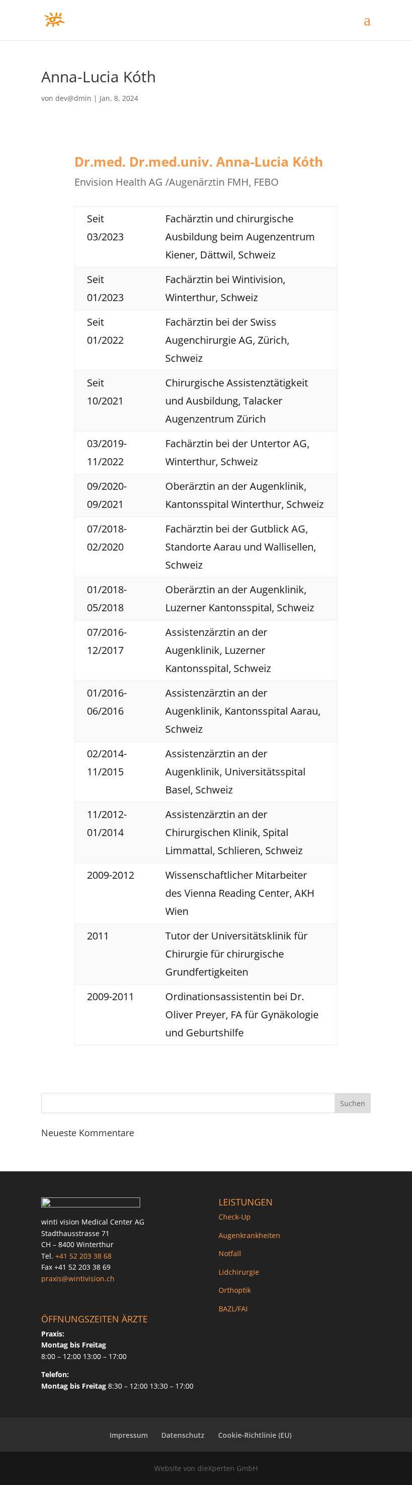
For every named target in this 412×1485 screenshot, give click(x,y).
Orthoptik (235, 1290)
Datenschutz (182, 1435)
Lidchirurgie (239, 1272)
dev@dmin (73, 98)
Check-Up (235, 1217)
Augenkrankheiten (249, 1235)
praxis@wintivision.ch (78, 1278)
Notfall (230, 1253)
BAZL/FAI (233, 1308)
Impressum (129, 1435)
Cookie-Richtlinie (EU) (254, 1435)
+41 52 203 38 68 (83, 1256)
